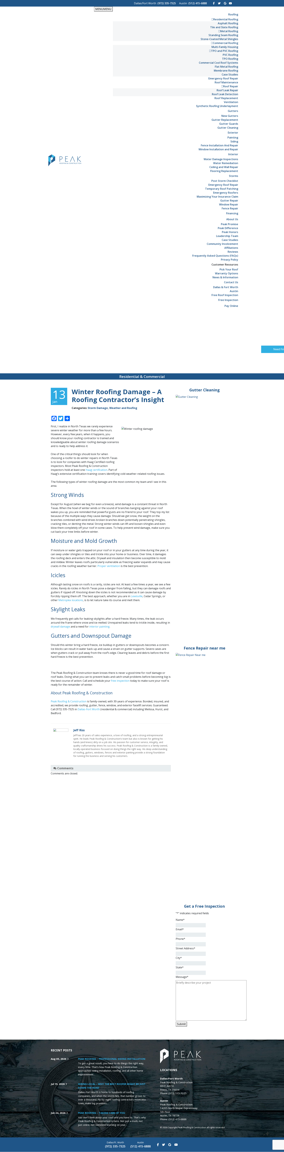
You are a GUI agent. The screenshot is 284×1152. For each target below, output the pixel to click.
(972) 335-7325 (166, 3)
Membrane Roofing (226, 70)
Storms (233, 176)
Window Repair (228, 204)
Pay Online (231, 306)
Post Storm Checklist (224, 181)
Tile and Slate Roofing (224, 27)
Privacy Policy (229, 259)
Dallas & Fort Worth (225, 287)
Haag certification (96, 470)
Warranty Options (226, 273)
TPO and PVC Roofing (224, 51)
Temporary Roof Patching (221, 189)
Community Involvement (222, 244)
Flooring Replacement (224, 171)
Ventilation (231, 102)
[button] (274, 349)
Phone (180, 939)
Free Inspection (228, 300)
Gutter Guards (228, 124)
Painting (232, 137)
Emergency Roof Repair (223, 78)
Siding (234, 141)
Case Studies (230, 74)
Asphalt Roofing (228, 23)
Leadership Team (227, 236)
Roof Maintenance (226, 82)
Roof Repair (230, 86)
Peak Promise (229, 224)
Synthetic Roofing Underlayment (217, 106)
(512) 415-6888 (197, 3)
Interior (233, 154)
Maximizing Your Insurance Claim (217, 196)
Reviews (233, 252)
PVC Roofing (230, 55)
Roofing (233, 14)
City (179, 958)
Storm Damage (98, 408)
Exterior (233, 132)
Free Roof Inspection (225, 295)
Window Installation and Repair (218, 149)
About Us (232, 219)
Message (182, 977)
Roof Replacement (226, 98)
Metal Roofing (229, 31)
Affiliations (231, 248)
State (180, 967)
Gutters (233, 111)
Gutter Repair (229, 200)
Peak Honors (230, 232)
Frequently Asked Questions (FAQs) (215, 255)
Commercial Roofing (225, 43)
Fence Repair (230, 208)
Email (180, 929)
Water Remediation (225, 163)
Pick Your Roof (229, 269)
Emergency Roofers (225, 192)
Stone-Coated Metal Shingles (219, 39)
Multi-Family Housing (225, 47)
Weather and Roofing (123, 408)
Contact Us (231, 282)
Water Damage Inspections (221, 159)
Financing (232, 213)
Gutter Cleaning (227, 127)
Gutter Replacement (225, 120)
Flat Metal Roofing (226, 66)
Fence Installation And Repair (219, 145)
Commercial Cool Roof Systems (218, 62)
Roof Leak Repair (227, 90)
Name (180, 920)
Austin (234, 291)
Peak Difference (228, 228)
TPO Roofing (230, 59)
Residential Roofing (225, 19)
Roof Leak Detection (225, 94)
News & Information (225, 277)
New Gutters (229, 116)
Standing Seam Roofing (223, 35)
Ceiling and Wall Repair (223, 167)
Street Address (185, 948)
